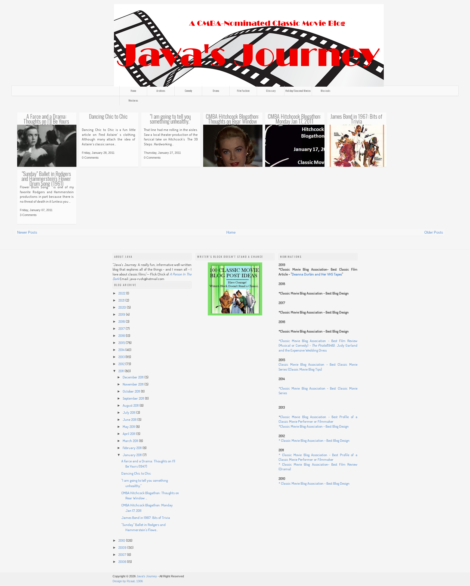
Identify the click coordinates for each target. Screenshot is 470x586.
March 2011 (131, 440)
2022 (122, 293)
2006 (122, 561)
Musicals (325, 91)
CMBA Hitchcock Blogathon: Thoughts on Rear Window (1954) (232, 121)
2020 (122, 307)
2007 (122, 554)
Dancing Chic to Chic (108, 116)
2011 (121, 371)
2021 (121, 300)
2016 (122, 335)
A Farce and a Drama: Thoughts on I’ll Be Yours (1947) (46, 121)
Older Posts (433, 232)
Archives (160, 91)
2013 (121, 357)
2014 (121, 349)
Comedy (188, 91)
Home (133, 91)
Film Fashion (243, 91)
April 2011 (129, 433)
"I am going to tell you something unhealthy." (170, 119)
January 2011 (133, 455)
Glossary (271, 91)
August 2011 (131, 405)
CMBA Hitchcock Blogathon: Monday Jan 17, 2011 (294, 119)
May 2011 (129, 426)
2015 (122, 342)
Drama (216, 91)
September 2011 (134, 398)
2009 (122, 547)
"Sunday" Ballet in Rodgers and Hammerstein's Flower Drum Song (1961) (46, 178)
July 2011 (129, 412)
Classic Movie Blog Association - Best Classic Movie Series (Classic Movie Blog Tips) (318, 366)
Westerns (133, 100)
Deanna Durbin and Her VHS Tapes (317, 274)
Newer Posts (27, 232)
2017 (122, 328)
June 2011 (130, 419)
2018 (122, 321)
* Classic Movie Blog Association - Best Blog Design (314, 440)
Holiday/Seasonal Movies (298, 91)
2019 (122, 314)
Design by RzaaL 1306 (128, 581)
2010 (122, 540)
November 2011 (133, 384)
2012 (121, 364)
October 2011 (132, 391)
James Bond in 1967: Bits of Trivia (356, 119)
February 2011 (133, 448)
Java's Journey (147, 576)
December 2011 (133, 377)
